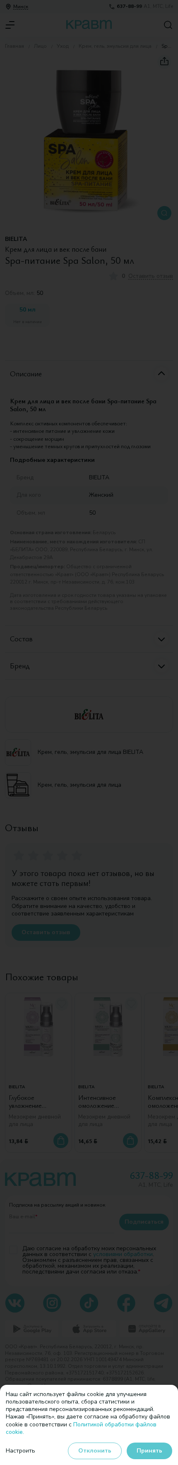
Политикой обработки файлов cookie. (81, 1428)
